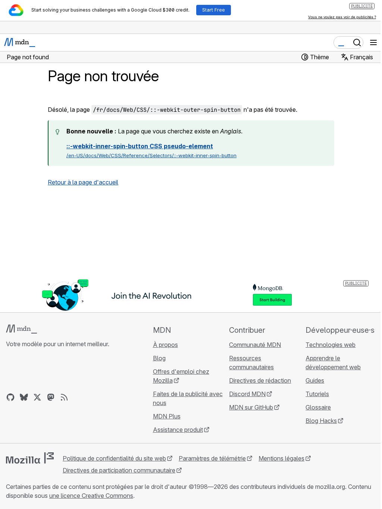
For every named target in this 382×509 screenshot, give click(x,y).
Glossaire (318, 407)
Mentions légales (281, 458)
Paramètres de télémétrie (212, 458)
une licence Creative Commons (91, 495)
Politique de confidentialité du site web (114, 458)
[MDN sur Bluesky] (23, 397)
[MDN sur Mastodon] (50, 397)
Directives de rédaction (260, 380)
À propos (165, 344)
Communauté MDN (255, 344)
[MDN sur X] (37, 397)
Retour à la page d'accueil (83, 182)
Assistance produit (178, 429)
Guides (315, 380)
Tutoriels (317, 394)
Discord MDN (247, 394)
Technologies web (331, 344)
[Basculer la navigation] (373, 42)
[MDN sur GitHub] (10, 397)
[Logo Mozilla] (30, 458)
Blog (159, 358)
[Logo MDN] (21, 329)
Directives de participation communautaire (119, 470)
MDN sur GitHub (251, 407)
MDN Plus (167, 416)
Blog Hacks (321, 420)
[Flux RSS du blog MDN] (64, 397)
